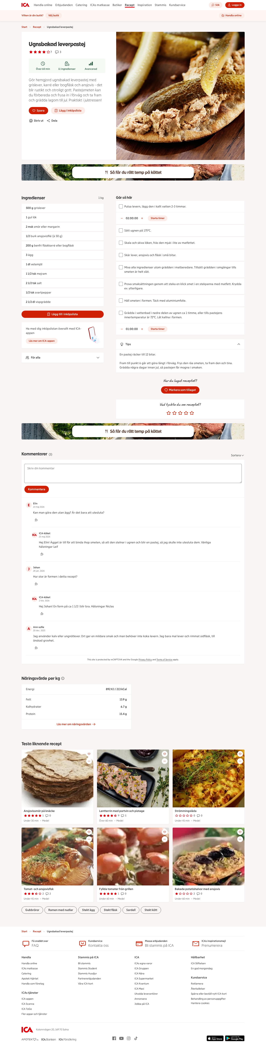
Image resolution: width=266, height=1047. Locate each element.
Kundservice (177, 5)
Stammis (160, 5)
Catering (81, 5)
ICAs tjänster (30, 992)
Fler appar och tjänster (34, 1014)
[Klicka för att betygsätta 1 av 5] (169, 413)
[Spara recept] (89, 754)
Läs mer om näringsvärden (74, 724)
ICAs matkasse (100, 5)
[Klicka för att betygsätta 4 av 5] (186, 413)
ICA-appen (27, 998)
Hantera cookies (200, 1003)
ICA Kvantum (141, 983)
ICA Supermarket (143, 978)
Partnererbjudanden (89, 978)
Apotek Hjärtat (30, 978)
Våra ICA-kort (85, 983)
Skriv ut (38, 120)
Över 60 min (43, 68)
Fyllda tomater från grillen (116, 889)
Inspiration (145, 5)
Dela (54, 120)
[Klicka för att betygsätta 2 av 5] (174, 413)
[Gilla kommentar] (36, 520)
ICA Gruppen (141, 968)
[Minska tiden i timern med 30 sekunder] (122, 218)
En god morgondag (201, 968)
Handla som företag (33, 983)
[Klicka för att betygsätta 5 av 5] (192, 413)
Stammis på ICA (88, 957)
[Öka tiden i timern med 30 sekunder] (142, 218)
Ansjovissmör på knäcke (39, 811)
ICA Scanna (28, 1003)
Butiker (117, 5)
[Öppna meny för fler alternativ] (89, 761)
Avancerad (91, 68)
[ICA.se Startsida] (25, 5)
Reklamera (197, 983)
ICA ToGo (27, 1008)
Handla (26, 957)
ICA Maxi (139, 988)
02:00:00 (132, 218)
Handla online (43, 5)
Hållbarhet (198, 957)
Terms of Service (164, 659)
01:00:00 (132, 329)
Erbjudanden (64, 5)
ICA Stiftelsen (198, 963)
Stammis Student (87, 968)
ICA (136, 957)
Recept (129, 5)
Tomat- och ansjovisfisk (39, 889)
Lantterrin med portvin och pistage (121, 811)
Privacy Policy (145, 659)
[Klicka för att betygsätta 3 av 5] (180, 413)
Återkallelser (198, 988)
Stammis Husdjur (87, 973)
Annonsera (140, 998)
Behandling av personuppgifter (208, 998)
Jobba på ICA (141, 1003)
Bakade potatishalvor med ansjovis (197, 889)
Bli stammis (84, 963)
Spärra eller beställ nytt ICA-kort (209, 993)
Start (24, 27)
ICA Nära (139, 973)
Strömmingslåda (186, 811)
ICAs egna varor (143, 963)
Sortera (236, 455)
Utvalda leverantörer (146, 993)
